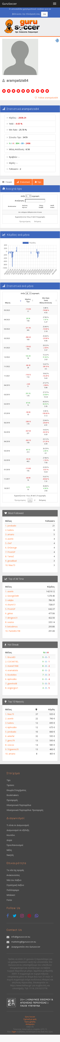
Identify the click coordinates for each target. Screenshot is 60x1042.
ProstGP (11, 552)
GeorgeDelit (13, 595)
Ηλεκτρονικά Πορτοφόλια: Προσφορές (25, 810)
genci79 (11, 740)
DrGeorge (12, 547)
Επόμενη (37, 221)
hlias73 (12, 565)
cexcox (10, 744)
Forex (9, 900)
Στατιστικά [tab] (24, 182)
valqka (10, 600)
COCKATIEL (12, 661)
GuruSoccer (9, 3)
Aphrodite (12, 679)
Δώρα (9, 840)
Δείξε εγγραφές (30, 196)
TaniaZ (10, 556)
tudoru (10, 530)
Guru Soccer (30, 1016)
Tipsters (10, 785)
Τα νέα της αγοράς (15, 870)
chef (9, 543)
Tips (8, 780)
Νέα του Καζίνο (14, 880)
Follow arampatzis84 (48, 97)
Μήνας (7, 303)
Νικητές (10, 855)
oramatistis (12, 670)
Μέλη (9, 850)
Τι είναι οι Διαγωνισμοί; (18, 825)
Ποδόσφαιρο (13, 890)
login (14, 1031)
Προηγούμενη (24, 221)
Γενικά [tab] (8, 182)
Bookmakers (13, 795)
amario (10, 534)
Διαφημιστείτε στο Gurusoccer (25, 946)
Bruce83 (11, 657)
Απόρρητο (30, 1024)
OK (44, 14)
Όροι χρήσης (30, 1021)
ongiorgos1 (12, 688)
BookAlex (11, 674)
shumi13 (11, 604)
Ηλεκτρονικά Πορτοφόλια (19, 805)
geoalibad (12, 560)
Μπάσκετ (11, 895)
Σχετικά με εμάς (30, 1019)
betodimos (12, 626)
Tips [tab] (39, 182)
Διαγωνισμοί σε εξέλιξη (18, 830)
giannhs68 (12, 683)
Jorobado (11, 525)
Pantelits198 (14, 631)
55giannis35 (13, 749)
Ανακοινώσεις (13, 875)
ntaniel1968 (12, 666)
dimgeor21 (12, 617)
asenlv (10, 538)
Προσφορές (12, 800)
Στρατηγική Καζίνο (15, 885)
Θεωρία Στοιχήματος (16, 790)
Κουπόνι (11, 835)
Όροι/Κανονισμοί (15, 845)
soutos (10, 622)
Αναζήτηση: (19, 200)
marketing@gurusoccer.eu (23, 941)
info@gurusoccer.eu (20, 936)
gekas (10, 613)
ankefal (10, 736)
